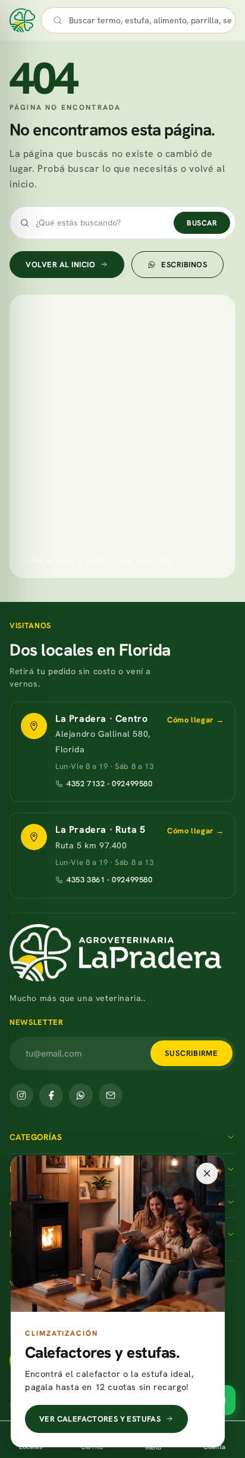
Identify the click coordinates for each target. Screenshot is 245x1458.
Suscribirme (191, 1053)
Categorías (36, 1137)
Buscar (202, 223)
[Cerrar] (207, 1173)
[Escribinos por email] (110, 1095)
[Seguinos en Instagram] (21, 1095)
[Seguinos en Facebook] (51, 1095)
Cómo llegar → (195, 720)
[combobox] (151, 20)
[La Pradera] (122, 952)
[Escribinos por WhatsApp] (81, 1095)
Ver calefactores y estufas (100, 1419)
